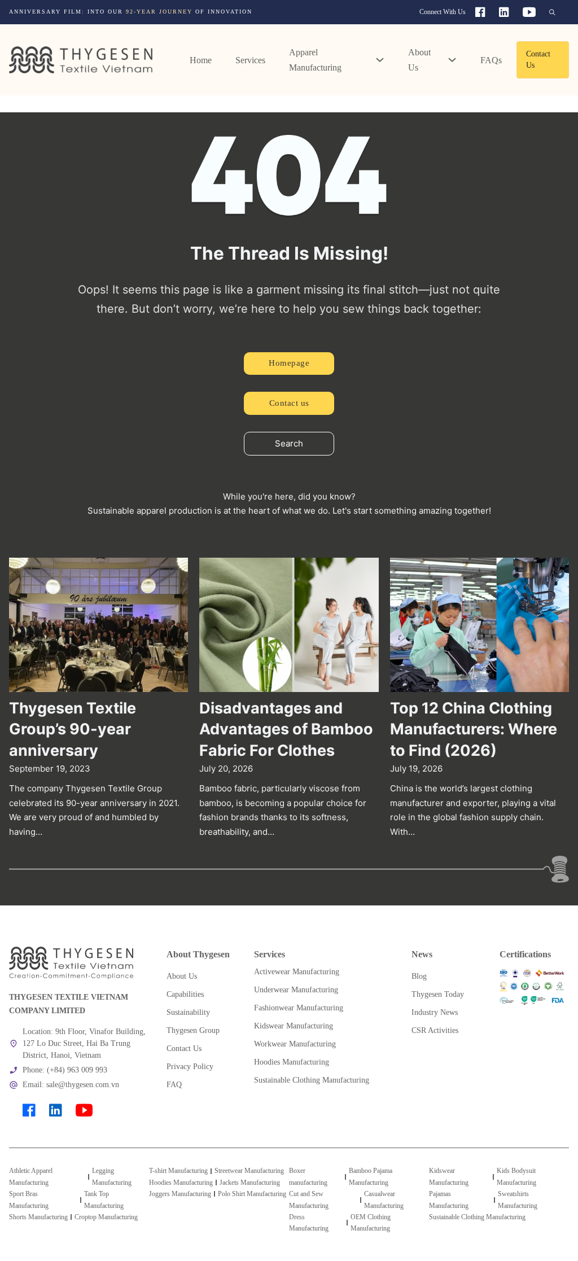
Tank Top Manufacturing (104, 1199)
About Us (419, 59)
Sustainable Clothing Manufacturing (477, 1217)
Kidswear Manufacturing (448, 1176)
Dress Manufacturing (309, 1222)
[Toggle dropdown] (379, 59)
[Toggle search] (552, 12)
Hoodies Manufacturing (181, 1182)
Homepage (289, 362)
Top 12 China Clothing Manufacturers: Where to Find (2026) (473, 729)
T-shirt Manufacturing (178, 1171)
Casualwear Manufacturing (384, 1199)
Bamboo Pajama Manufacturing (370, 1176)
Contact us (289, 403)
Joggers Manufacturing (180, 1194)
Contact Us (538, 59)
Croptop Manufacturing (106, 1217)
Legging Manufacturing (112, 1176)
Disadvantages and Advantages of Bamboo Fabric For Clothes (286, 729)
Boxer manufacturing (308, 1176)
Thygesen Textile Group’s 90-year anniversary (72, 729)
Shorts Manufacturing (38, 1217)
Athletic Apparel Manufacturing (30, 1176)
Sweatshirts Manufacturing (517, 1199)
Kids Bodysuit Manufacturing (516, 1176)
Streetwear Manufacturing (249, 1171)
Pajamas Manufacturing (448, 1199)
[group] (177, 11)
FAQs (491, 60)
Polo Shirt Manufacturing (252, 1194)
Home (201, 60)
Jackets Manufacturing (250, 1182)
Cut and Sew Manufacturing (309, 1199)
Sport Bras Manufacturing (29, 1199)
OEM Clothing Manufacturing (371, 1222)
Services (250, 60)
